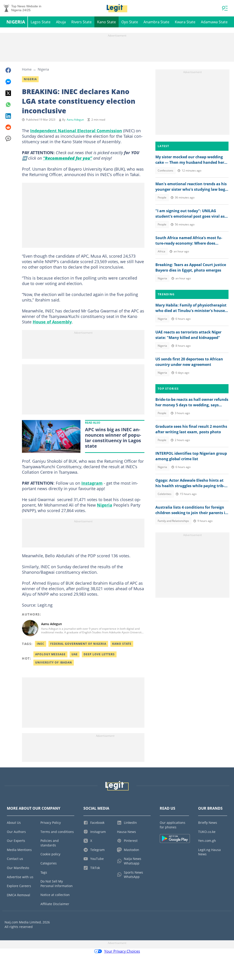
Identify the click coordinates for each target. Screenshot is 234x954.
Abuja (61, 21)
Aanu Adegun (75, 120)
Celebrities (164, 494)
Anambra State (156, 21)
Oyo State (129, 21)
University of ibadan (53, 662)
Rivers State (81, 21)
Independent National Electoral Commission (76, 130)
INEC (40, 644)
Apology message (50, 654)
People (162, 197)
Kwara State (185, 21)
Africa (161, 251)
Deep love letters (99, 654)
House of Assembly (52, 322)
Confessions (165, 170)
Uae (75, 654)
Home (27, 69)
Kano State (106, 21)
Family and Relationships (173, 521)
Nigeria (15, 22)
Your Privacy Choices (122, 951)
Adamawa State (214, 21)
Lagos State (41, 21)
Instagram (92, 483)
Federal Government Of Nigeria (78, 644)
